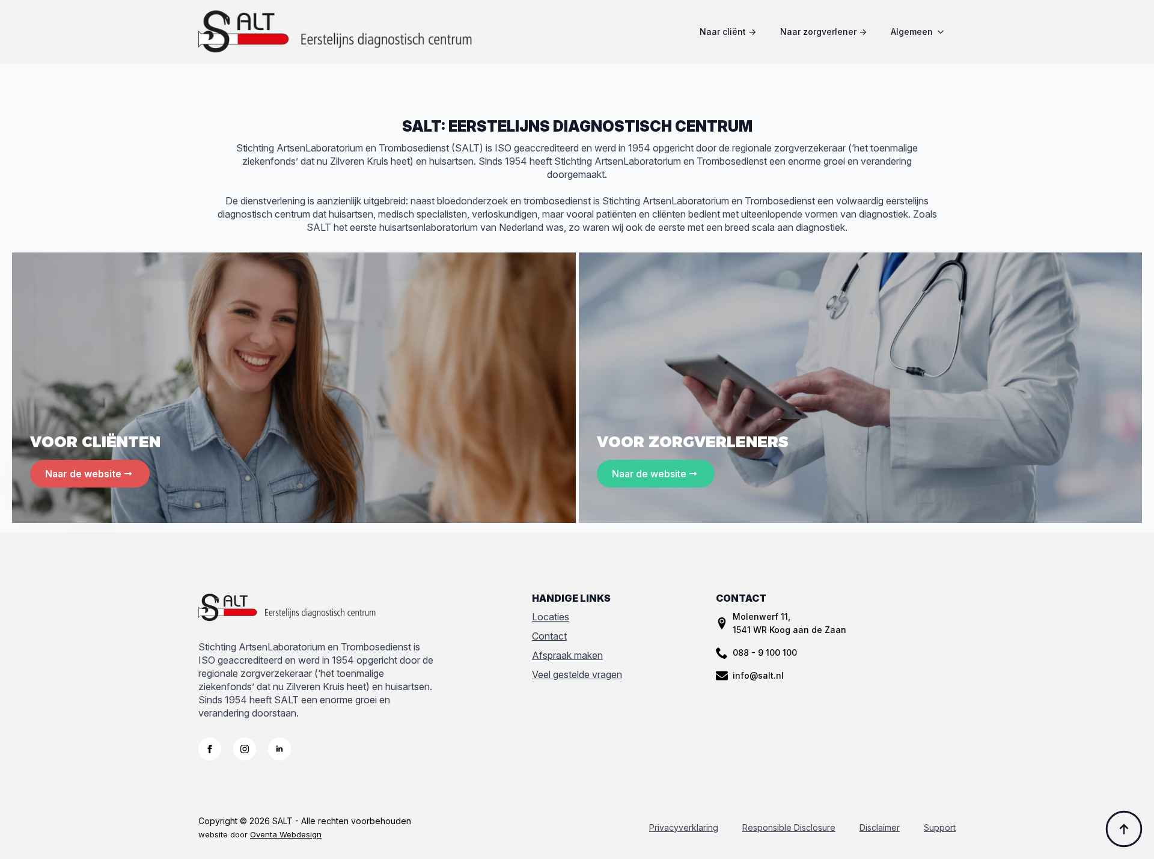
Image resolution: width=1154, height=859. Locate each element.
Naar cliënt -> (728, 31)
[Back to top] (1124, 829)
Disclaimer (879, 827)
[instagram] (244, 749)
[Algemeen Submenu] (944, 32)
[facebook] (209, 749)
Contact (549, 636)
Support (940, 827)
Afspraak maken (567, 655)
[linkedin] (279, 749)
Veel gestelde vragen (577, 674)
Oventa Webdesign (286, 834)
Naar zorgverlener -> (823, 31)
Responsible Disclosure (788, 827)
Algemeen (912, 31)
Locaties (550, 617)
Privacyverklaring (683, 827)
